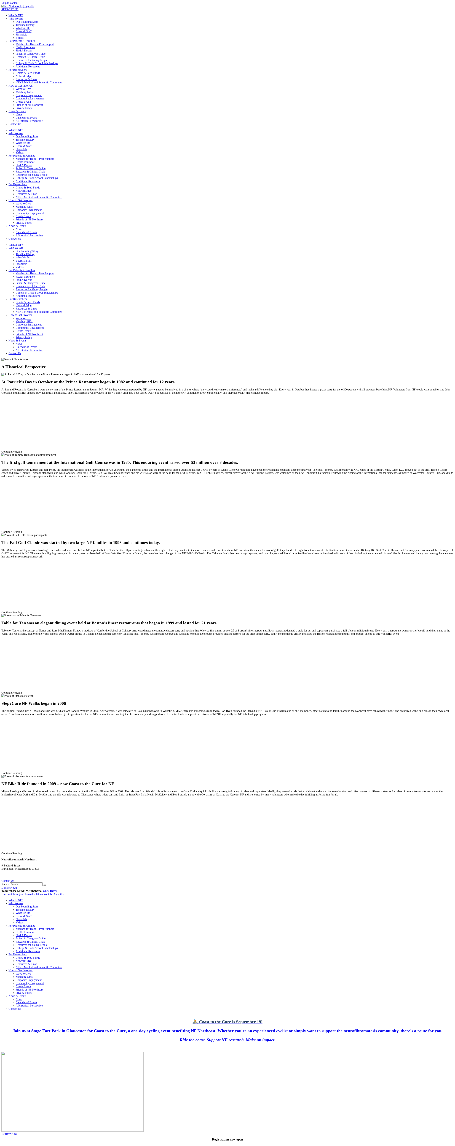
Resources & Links (26, 79)
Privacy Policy (24, 108)
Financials (21, 34)
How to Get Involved (21, 85)
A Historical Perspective (29, 120)
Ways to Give (23, 88)
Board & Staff (23, 31)
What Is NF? (16, 15)
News (19, 114)
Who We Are (16, 18)
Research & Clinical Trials (30, 56)
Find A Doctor (24, 50)
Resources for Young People (31, 60)
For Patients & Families (22, 40)
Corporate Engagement (29, 95)
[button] (227, 451)
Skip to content (9, 2)
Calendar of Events (26, 117)
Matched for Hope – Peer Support (35, 44)
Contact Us (15, 123)
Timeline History (25, 24)
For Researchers (18, 69)
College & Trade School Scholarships (37, 63)
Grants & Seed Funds (28, 72)
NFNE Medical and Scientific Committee (39, 82)
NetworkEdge (23, 76)
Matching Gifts (24, 92)
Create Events (23, 101)
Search (5, 884)
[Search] (44, 885)
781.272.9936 (9, 874)
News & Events (17, 111)
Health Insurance (25, 47)
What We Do (23, 28)
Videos (19, 37)
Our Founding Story (27, 21)
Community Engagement (30, 98)
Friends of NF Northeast (29, 104)
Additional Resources (28, 66)
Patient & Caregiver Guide (31, 53)
